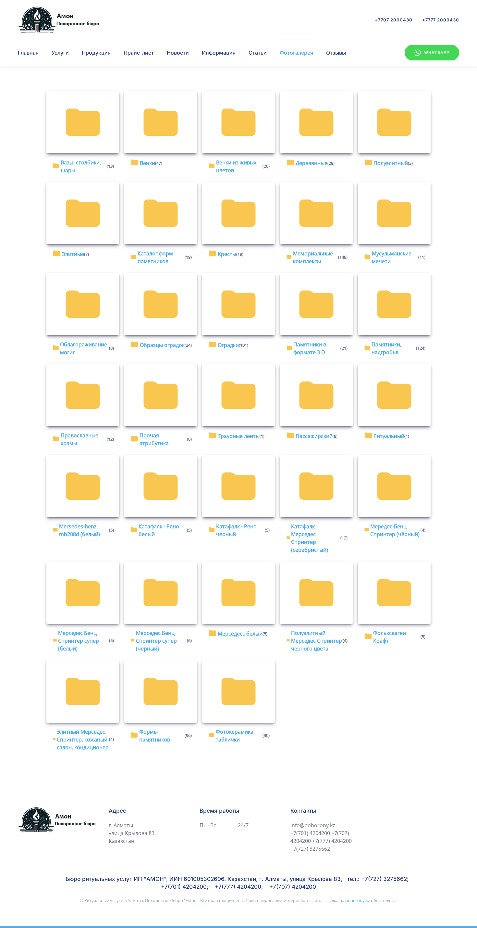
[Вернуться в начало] (58, 19)
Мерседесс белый (240, 633)
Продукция (96, 52)
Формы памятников (154, 735)
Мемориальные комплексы (313, 257)
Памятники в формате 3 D (309, 348)
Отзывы (336, 52)
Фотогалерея (296, 52)
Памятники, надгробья (386, 348)
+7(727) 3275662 (310, 848)
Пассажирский (314, 436)
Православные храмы (79, 439)
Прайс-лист (139, 52)
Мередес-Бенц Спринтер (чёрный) (395, 530)
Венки (147, 163)
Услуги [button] (60, 52)
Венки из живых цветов (236, 166)
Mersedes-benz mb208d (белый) (79, 530)
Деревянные (311, 163)
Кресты (227, 254)
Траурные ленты (239, 436)
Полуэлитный (390, 163)
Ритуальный (388, 436)
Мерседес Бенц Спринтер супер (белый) (78, 640)
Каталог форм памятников (155, 257)
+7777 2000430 (440, 19)
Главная (28, 52)
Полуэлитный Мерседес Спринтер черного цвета (316, 640)
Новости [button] (178, 52)
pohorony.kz (357, 900)
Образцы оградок (162, 345)
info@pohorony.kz (312, 825)
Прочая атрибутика (154, 439)
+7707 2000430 (393, 19)
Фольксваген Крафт (389, 636)
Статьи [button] (258, 52)
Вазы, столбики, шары (81, 166)
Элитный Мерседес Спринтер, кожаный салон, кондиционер (83, 739)
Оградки (228, 345)
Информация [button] (219, 52)
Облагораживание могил (83, 348)
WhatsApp (436, 52)
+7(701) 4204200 (310, 833)
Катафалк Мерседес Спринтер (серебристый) (309, 538)
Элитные (73, 254)
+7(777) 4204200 (332, 840)
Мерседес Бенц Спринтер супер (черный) (156, 640)
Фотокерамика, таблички (235, 735)
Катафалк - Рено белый (159, 530)
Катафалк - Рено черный (236, 530)
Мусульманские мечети (391, 257)
